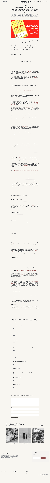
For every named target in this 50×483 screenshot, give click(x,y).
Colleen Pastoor (15, 325)
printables (14, 315)
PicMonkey (35, 77)
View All (42, 425)
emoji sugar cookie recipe (31, 143)
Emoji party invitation (29, 71)
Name (12, 407)
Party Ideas (25, 5)
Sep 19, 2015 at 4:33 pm (20, 325)
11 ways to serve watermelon (22, 115)
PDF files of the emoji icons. (19, 307)
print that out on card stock (29, 82)
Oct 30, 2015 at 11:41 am (18, 332)
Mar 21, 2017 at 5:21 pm (17, 384)
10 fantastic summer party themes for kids (26, 90)
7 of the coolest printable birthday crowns (26, 209)
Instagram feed (26, 165)
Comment (12, 397)
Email (12, 410)
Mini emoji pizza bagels (29, 107)
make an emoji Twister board (20, 235)
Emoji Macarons (20, 157)
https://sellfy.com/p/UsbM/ (30, 372)
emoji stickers (13, 283)
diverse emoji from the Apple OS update (24, 309)
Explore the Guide (25, 66)
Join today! (43, 457)
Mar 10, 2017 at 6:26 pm (18, 377)
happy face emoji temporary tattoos (27, 244)
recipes (17, 315)
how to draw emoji (33, 205)
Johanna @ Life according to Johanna (18, 361)
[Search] (2, 1)
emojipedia (21, 310)
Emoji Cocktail (22, 190)
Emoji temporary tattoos (33, 242)
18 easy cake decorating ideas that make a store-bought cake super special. (26, 170)
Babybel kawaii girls (36, 102)
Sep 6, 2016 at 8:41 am (18, 352)
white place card (21, 117)
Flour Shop (16, 165)
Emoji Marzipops (24, 126)
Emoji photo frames (23, 274)
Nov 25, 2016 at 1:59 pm (25, 361)
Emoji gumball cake (26, 173)
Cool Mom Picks (25, 1)
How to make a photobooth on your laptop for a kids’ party (26, 270)
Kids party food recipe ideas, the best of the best (26, 147)
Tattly (13, 243)
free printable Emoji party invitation (19, 83)
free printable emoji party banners (18, 296)
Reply (14, 328)
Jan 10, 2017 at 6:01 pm (17, 368)
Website (12, 413)
